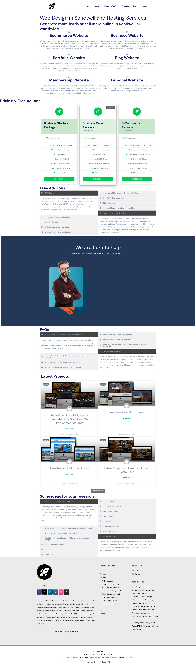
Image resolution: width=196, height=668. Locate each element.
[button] (98, 491)
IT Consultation (107, 581)
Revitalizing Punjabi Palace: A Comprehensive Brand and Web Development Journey (69, 419)
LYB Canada (136, 574)
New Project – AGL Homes (126, 412)
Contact (143, 6)
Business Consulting (109, 604)
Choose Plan (59, 179)
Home (88, 6)
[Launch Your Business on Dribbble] (61, 592)
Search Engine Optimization (111, 594)
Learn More (69, 429)
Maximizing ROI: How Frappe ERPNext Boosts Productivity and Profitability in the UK (144, 600)
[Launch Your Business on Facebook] (39, 592)
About (97, 6)
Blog (134, 6)
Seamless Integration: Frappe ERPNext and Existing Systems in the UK (145, 616)
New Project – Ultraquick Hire (69, 468)
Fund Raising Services (109, 601)
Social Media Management (111, 591)
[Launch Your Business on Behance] (66, 592)
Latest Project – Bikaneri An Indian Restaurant (126, 470)
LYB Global (135, 571)
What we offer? (110, 6)
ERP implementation (109, 597)
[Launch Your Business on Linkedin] (50, 592)
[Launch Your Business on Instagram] (55, 592)
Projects (125, 6)
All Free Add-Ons (61, 173)
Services (103, 577)
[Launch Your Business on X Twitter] (44, 592)
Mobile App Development (111, 584)
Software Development (110, 587)
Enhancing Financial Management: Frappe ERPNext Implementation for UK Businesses (145, 626)
